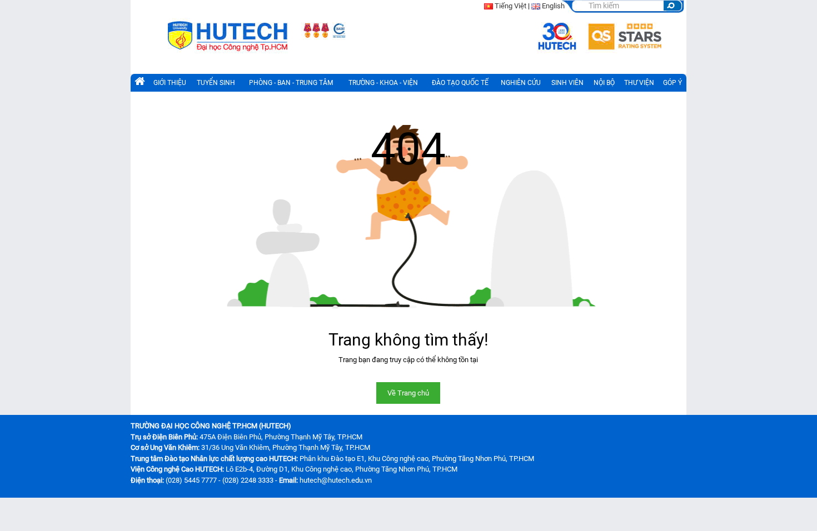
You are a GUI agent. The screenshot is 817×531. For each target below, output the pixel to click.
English (553, 6)
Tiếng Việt (510, 6)
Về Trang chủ (408, 393)
